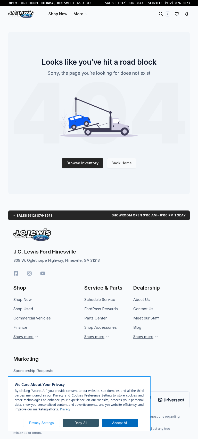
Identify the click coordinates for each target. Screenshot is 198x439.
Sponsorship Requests (33, 370)
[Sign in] (186, 14)
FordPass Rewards (101, 308)
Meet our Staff (146, 318)
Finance (20, 327)
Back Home (121, 163)
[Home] (21, 14)
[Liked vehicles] (177, 14)
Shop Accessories (100, 327)
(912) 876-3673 (130, 3)
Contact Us (143, 308)
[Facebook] (16, 273)
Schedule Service (99, 299)
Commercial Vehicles (32, 318)
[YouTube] (42, 273)
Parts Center (95, 318)
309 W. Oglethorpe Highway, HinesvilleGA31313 (49, 3)
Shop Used (23, 308)
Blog (137, 327)
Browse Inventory (82, 163)
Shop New (22, 299)
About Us (141, 299)
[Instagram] (29, 273)
